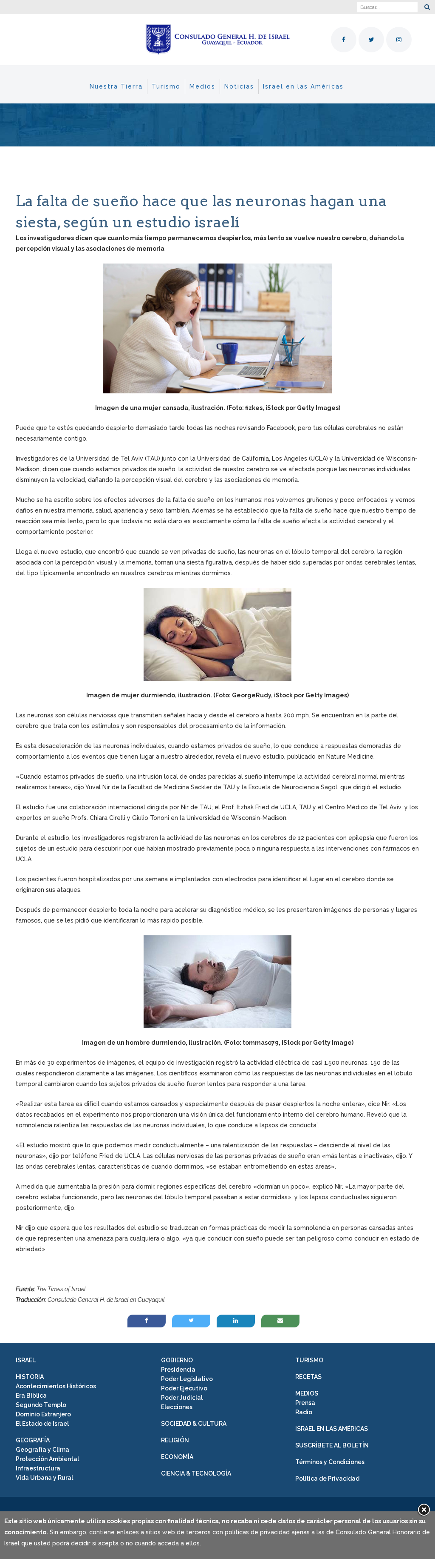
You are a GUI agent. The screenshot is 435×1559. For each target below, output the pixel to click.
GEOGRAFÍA (33, 1440)
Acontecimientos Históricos (56, 1386)
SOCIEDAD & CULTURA (193, 1423)
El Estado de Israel (42, 1423)
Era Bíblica (31, 1395)
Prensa (305, 1402)
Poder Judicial (182, 1397)
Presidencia (178, 1369)
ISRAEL (26, 1360)
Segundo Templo (41, 1404)
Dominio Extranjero (43, 1414)
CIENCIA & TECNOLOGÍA (196, 1473)
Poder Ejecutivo (184, 1388)
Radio (303, 1412)
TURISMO (309, 1360)
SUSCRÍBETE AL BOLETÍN (332, 1445)
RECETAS (308, 1376)
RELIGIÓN (175, 1440)
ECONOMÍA (177, 1456)
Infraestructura (38, 1468)
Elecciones (176, 1407)
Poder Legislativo (187, 1379)
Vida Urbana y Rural (44, 1477)
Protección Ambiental (47, 1459)
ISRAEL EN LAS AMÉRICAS (331, 1428)
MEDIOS (306, 1393)
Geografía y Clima (42, 1449)
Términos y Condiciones (329, 1462)
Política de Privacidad (327, 1478)
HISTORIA (30, 1376)
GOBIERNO (177, 1360)
